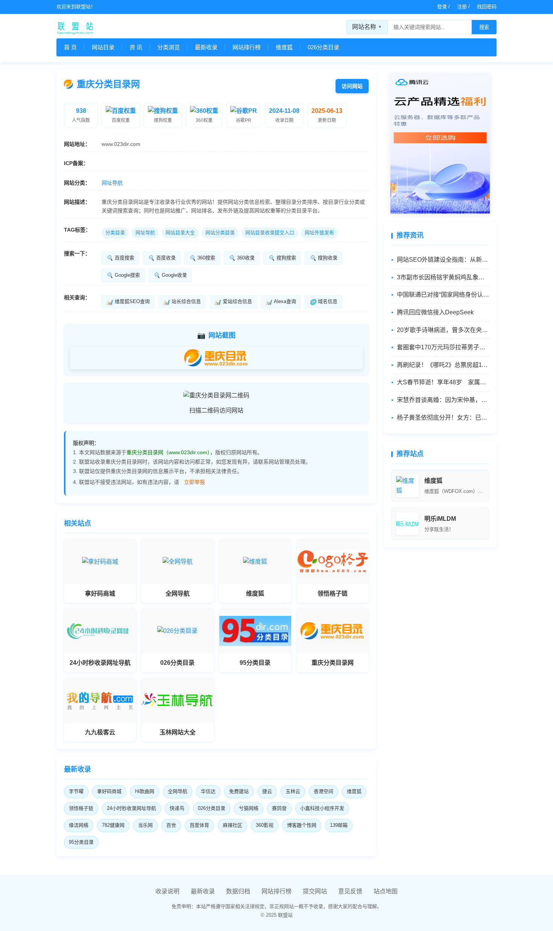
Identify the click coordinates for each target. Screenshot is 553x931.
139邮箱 (339, 825)
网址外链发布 (319, 232)
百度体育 (199, 825)
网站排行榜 (246, 47)
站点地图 (386, 891)
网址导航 (112, 183)
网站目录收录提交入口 (269, 232)
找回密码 (487, 6)
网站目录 (103, 47)
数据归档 (238, 891)
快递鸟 (177, 808)
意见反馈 (350, 891)
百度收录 (162, 258)
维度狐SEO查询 (128, 302)
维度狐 (284, 47)
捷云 (267, 791)
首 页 (70, 47)
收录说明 (167, 891)
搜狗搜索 (282, 258)
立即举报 (194, 482)
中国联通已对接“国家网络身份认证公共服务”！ (443, 294)
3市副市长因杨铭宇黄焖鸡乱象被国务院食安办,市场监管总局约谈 (443, 277)
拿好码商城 (109, 791)
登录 (442, 6)
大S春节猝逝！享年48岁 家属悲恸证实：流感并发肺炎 (443, 382)
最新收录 (206, 47)
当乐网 (145, 825)
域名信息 (323, 302)
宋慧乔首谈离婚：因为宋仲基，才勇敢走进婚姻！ (443, 400)
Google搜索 (123, 275)
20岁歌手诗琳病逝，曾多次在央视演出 (443, 330)
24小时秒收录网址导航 (131, 808)
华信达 (208, 791)
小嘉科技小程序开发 (322, 808)
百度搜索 (120, 258)
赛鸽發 (279, 808)
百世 (171, 825)
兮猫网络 (248, 808)
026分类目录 (323, 47)
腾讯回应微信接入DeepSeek (435, 312)
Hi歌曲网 (144, 791)
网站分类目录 (220, 232)
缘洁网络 (78, 825)
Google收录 (170, 275)
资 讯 (135, 47)
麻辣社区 (232, 825)
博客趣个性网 (301, 825)
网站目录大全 (180, 232)
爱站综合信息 (233, 302)
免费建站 (239, 791)
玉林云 (293, 791)
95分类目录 (81, 842)
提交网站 (315, 891)
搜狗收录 (323, 258)
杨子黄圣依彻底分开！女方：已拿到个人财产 (443, 417)
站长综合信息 (182, 302)
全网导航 (177, 791)
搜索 (484, 27)
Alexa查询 (281, 302)
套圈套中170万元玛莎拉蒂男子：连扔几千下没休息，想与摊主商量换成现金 (443, 347)
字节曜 (76, 791)
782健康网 (113, 825)
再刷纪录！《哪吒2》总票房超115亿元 (443, 365)
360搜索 (202, 258)
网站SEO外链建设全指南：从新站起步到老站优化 (443, 259)
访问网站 (352, 86)
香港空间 (323, 791)
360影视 (264, 825)
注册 (462, 6)
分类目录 (115, 232)
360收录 (242, 258)
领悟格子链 (81, 808)
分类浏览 (168, 47)
